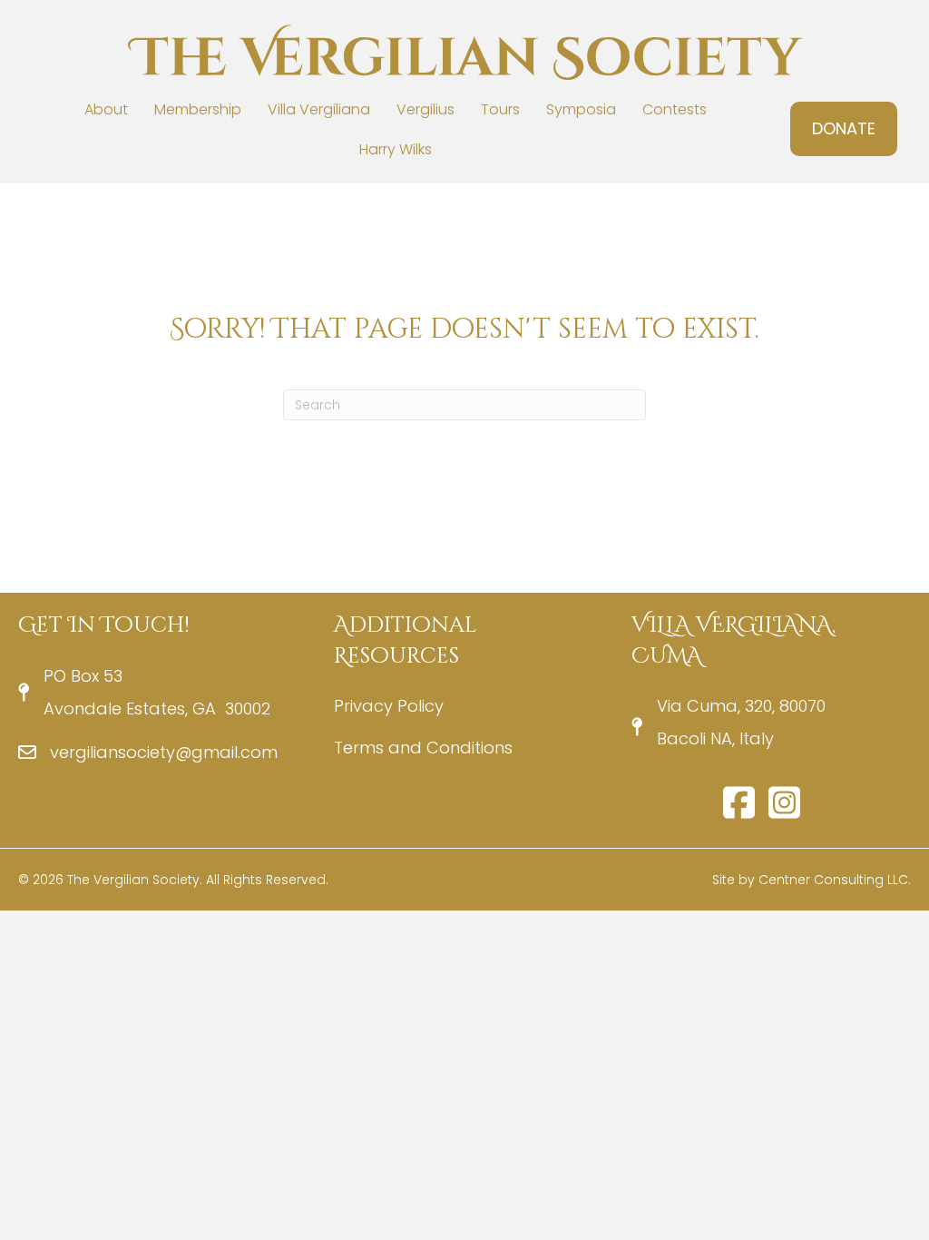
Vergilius (425, 109)
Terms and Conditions (423, 747)
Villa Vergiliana (319, 109)
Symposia (581, 109)
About (106, 109)
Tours (500, 109)
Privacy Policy (389, 705)
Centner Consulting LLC (833, 880)
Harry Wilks (395, 149)
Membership (197, 109)
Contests (674, 109)
